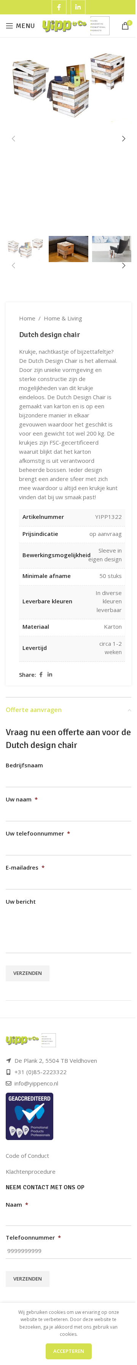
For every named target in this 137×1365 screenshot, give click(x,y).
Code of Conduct (27, 1155)
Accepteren (68, 1351)
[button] (13, 138)
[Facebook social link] (40, 675)
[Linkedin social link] (49, 675)
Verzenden (27, 973)
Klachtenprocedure (31, 1171)
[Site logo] (76, 25)
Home (27, 318)
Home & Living (63, 318)
